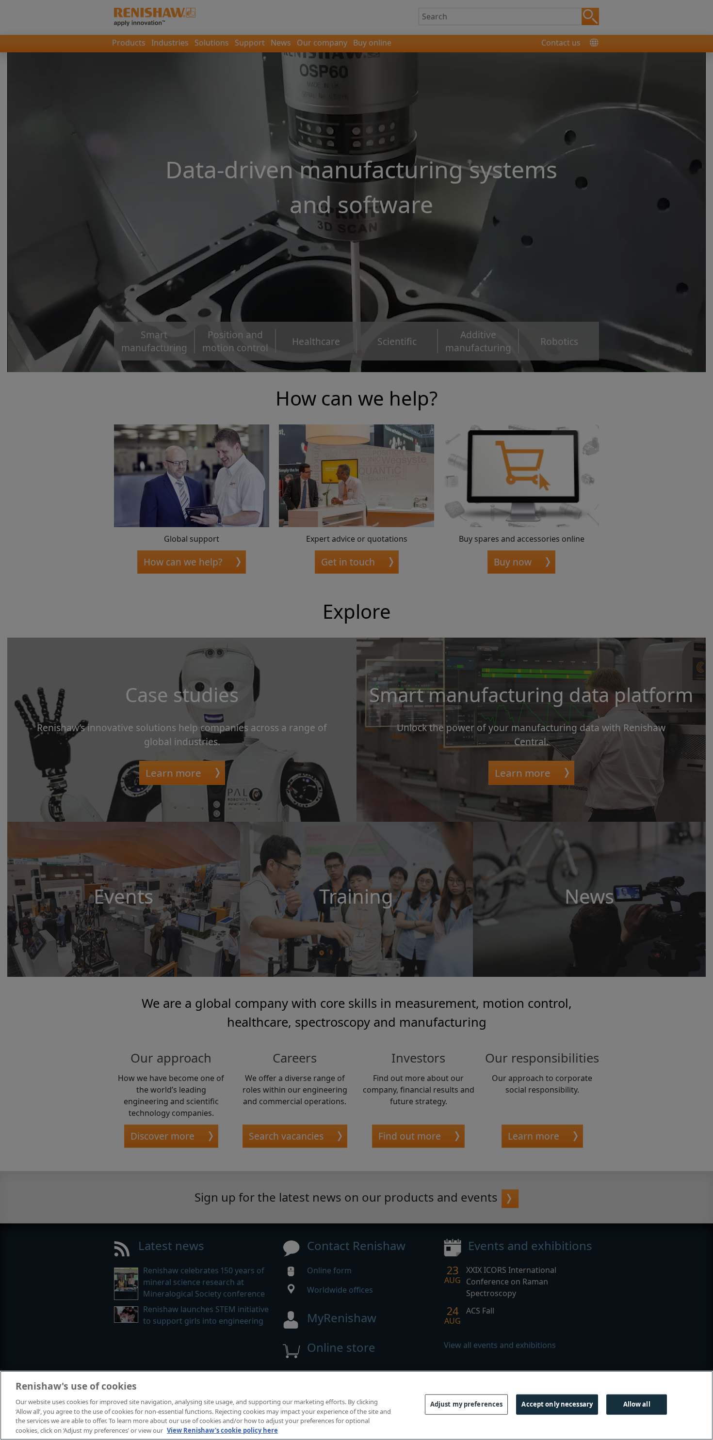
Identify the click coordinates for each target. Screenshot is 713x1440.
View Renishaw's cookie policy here (222, 1429)
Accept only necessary (557, 1404)
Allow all (636, 1404)
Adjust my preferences (466, 1404)
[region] (356, 1405)
